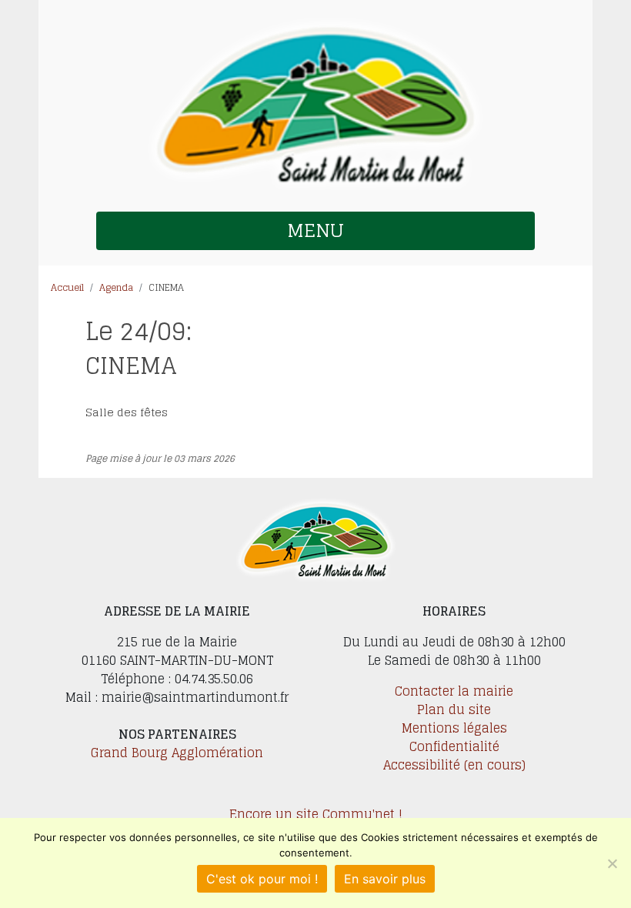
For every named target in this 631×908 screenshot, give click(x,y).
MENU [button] (315, 230)
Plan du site (454, 709)
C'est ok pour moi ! (262, 878)
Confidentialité (454, 746)
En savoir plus (385, 878)
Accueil (67, 287)
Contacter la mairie (454, 691)
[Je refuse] (611, 863)
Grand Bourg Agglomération (177, 752)
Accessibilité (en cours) (454, 765)
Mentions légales (454, 728)
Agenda (116, 287)
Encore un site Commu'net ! (315, 814)
